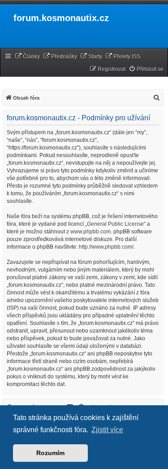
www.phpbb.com (90, 231)
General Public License (115, 224)
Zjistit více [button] (107, 430)
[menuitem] (27, 57)
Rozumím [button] (50, 452)
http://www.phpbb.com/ (106, 247)
